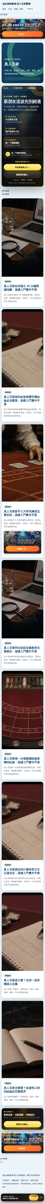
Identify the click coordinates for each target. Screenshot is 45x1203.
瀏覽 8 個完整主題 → (12, 79)
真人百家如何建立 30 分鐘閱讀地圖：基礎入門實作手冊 (21, 287)
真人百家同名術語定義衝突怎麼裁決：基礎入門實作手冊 (22, 649)
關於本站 (25, 1180)
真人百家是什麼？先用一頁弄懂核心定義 (22, 982)
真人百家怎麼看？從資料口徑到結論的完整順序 (22, 1089)
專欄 (16, 9)
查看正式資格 (22, 1124)
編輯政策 (15, 1180)
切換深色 (30, 9)
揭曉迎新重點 (22, 174)
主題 (10, 9)
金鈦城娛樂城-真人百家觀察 (16, 3)
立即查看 (34, 1197)
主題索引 (6, 1180)
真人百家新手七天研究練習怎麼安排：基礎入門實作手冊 (22, 513)
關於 (21, 9)
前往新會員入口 (22, 167)
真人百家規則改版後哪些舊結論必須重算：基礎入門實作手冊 (22, 400)
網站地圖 (34, 1180)
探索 (4, 9)
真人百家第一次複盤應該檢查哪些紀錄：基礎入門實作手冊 (22, 760)
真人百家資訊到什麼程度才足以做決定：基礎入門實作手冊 (22, 871)
